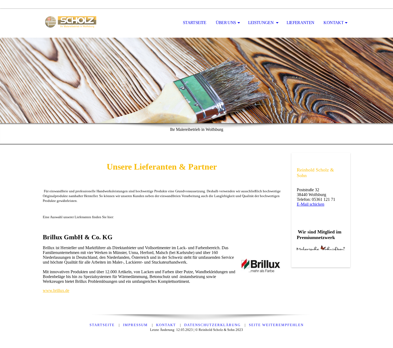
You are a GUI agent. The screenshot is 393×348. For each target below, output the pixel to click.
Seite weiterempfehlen (276, 325)
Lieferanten (300, 22)
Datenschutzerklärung (213, 325)
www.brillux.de (56, 290)
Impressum (136, 325)
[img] (69, 23)
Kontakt (333, 22)
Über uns (226, 22)
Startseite (194, 22)
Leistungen (261, 22)
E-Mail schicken (310, 204)
